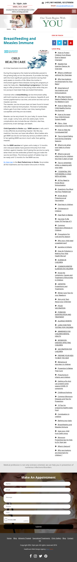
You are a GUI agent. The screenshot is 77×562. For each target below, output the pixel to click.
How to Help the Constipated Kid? (62, 131)
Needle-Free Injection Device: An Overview (62, 66)
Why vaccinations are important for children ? (63, 452)
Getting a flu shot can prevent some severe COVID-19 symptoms (63, 385)
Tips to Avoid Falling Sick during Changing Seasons (64, 138)
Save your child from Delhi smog (62, 432)
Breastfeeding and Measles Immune (63, 426)
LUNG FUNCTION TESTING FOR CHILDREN (64, 326)
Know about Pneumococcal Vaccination (61, 198)
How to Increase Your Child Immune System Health (62, 116)
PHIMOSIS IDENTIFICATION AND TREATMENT (63, 314)
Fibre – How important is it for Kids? (64, 124)
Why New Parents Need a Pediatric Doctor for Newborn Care (64, 99)
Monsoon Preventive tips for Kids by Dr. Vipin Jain (63, 439)
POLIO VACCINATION (60, 307)
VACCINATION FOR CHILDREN (63, 350)
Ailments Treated (24, 538)
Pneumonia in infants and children (62, 376)
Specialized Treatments (41, 538)
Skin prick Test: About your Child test (63, 300)
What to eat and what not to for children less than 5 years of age (64, 156)
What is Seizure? (63, 446)
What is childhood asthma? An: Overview (63, 74)
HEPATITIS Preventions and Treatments (61, 286)
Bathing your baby (64, 420)
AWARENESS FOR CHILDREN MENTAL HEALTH (62, 333)
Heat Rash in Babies (65, 215)
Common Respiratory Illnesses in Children (63, 227)
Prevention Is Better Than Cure (64, 369)
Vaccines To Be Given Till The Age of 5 (63, 220)
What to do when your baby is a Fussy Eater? (63, 147)
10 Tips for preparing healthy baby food (64, 407)
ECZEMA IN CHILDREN (60, 261)
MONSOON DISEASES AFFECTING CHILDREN (63, 342)
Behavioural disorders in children (63, 363)
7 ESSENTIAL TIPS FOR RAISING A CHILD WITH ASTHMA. (63, 173)
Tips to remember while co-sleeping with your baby (63, 165)
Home (9, 29)
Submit (38, 526)
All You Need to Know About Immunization (62, 182)
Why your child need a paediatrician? (64, 242)
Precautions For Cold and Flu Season (62, 235)
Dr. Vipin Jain (8, 162)
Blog (14, 29)
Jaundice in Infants (64, 247)
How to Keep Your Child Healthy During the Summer (63, 108)
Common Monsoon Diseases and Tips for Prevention (64, 398)
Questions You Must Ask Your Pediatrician (64, 190)
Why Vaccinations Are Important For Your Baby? (64, 81)
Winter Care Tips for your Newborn (64, 294)
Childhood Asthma (64, 392)
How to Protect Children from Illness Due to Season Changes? (63, 56)
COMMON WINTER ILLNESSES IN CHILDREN (64, 267)
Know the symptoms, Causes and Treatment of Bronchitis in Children (64, 276)
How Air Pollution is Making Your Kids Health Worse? (64, 253)
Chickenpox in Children (61, 209)
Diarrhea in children (65, 204)
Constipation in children (62, 415)
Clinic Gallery (56, 538)
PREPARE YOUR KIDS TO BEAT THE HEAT (64, 356)
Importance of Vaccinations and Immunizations (62, 90)
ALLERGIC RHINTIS (64, 321)
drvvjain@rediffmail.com (64, 6)
